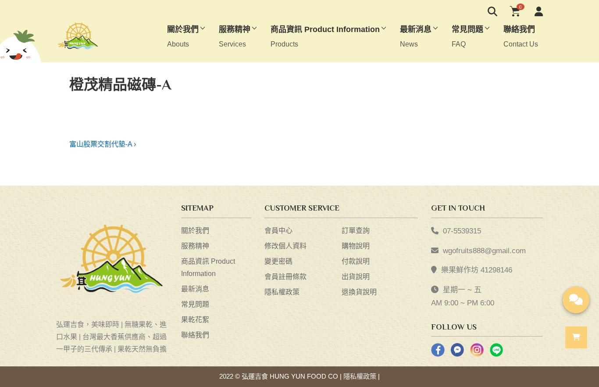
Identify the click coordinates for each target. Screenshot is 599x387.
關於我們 (195, 230)
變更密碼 (278, 261)
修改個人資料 (285, 246)
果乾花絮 (195, 319)
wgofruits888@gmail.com (484, 251)
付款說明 (356, 261)
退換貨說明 (359, 292)
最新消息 (195, 289)
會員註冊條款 (285, 276)
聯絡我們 (195, 335)
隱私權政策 (282, 292)
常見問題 (195, 304)
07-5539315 (462, 231)
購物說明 (356, 246)
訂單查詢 (356, 230)
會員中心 (278, 230)
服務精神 (195, 246)
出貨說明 (356, 276)
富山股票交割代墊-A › (102, 144)
